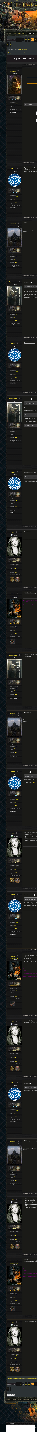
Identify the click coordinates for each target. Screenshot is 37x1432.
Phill (13, 532)
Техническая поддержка (30, 52)
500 (8, 44)
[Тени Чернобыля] (26, 6)
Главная (9, 33)
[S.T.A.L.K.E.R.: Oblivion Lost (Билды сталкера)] (19, 6)
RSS (33, 0)
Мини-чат (10, 1423)
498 (35, 39)
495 (26, 39)
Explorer (13, 594)
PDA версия (18, 0)
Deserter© (13, 71)
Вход (26, 10)
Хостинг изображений (26, 0)
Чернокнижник (13, 282)
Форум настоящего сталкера (15, 52)
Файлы (24, 33)
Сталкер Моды (30, 33)
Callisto (13, 169)
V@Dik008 (24, 49)
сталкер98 (13, 223)
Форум (14, 33)
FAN (20, 49)
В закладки (12, 0)
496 (29, 39)
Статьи (19, 33)
